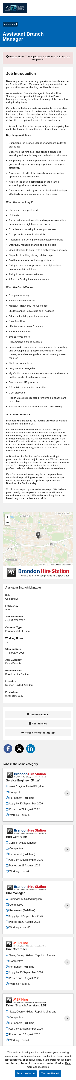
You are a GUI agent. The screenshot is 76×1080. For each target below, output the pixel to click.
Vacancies (10, 24)
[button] (38, 535)
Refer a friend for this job (39, 732)
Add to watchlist (39, 714)
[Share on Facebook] (8, 748)
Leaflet (42, 564)
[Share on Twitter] (19, 748)
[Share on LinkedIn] (30, 748)
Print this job (39, 723)
